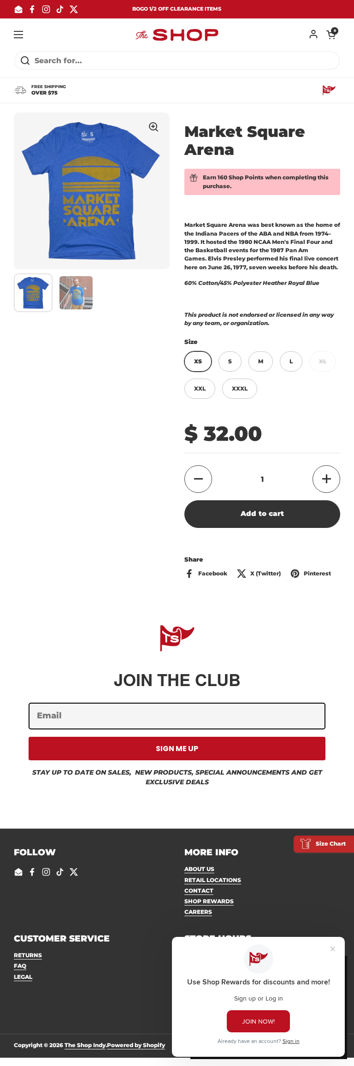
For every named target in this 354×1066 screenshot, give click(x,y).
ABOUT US (199, 868)
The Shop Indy (85, 1045)
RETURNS (28, 955)
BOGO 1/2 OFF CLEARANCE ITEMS (176, 9)
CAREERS (198, 911)
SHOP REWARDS (209, 901)
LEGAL (23, 976)
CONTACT (198, 890)
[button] (331, 34)
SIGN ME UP (177, 748)
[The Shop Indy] (177, 34)
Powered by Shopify (136, 1045)
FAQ (20, 965)
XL (322, 361)
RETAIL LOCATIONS (212, 879)
